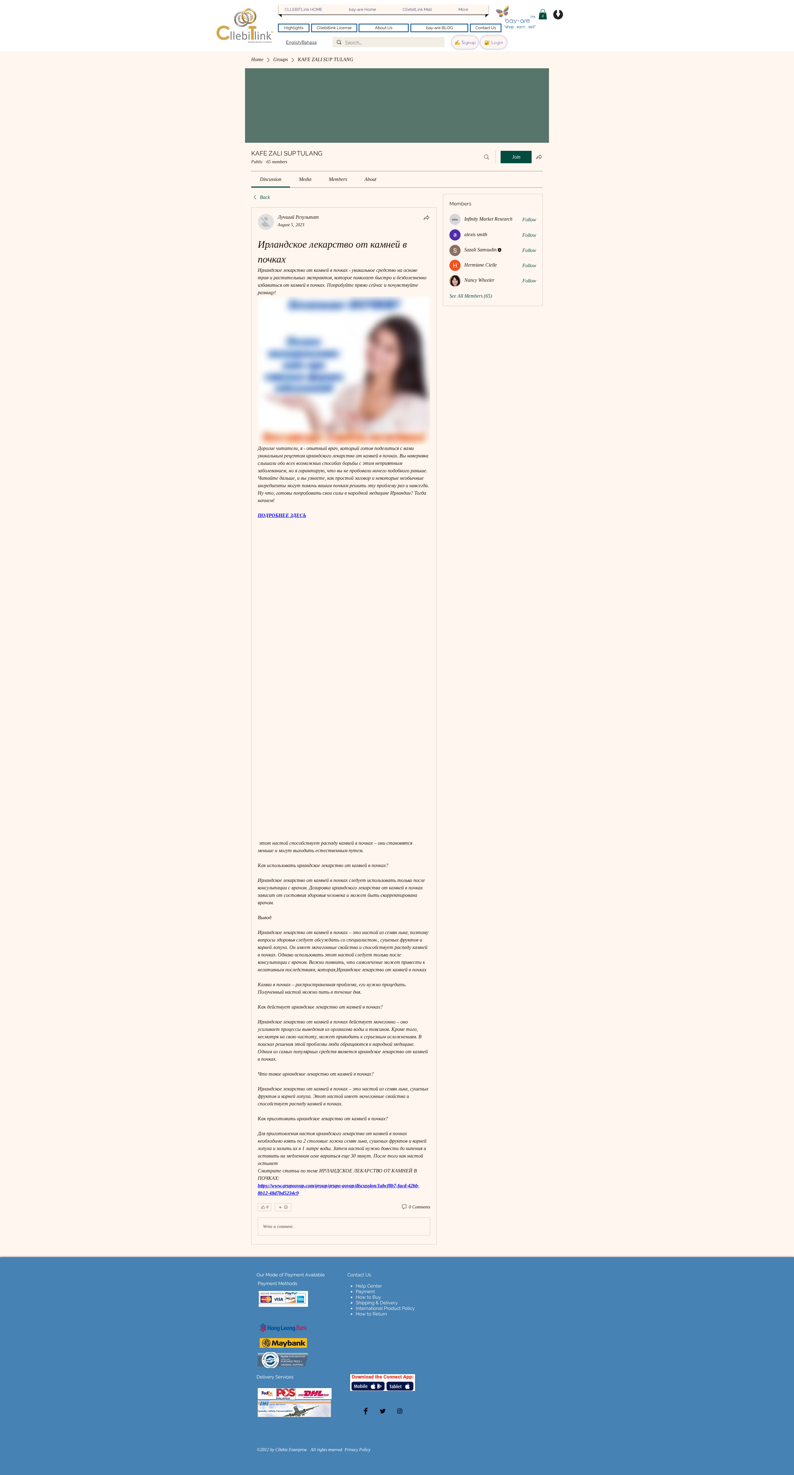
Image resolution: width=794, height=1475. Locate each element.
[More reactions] (283, 1207)
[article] (344, 725)
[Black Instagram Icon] (399, 1411)
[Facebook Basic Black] (365, 1411)
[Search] (486, 157)
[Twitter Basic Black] (382, 1411)
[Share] (426, 217)
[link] (270, 179)
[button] (542, 14)
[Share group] (539, 156)
